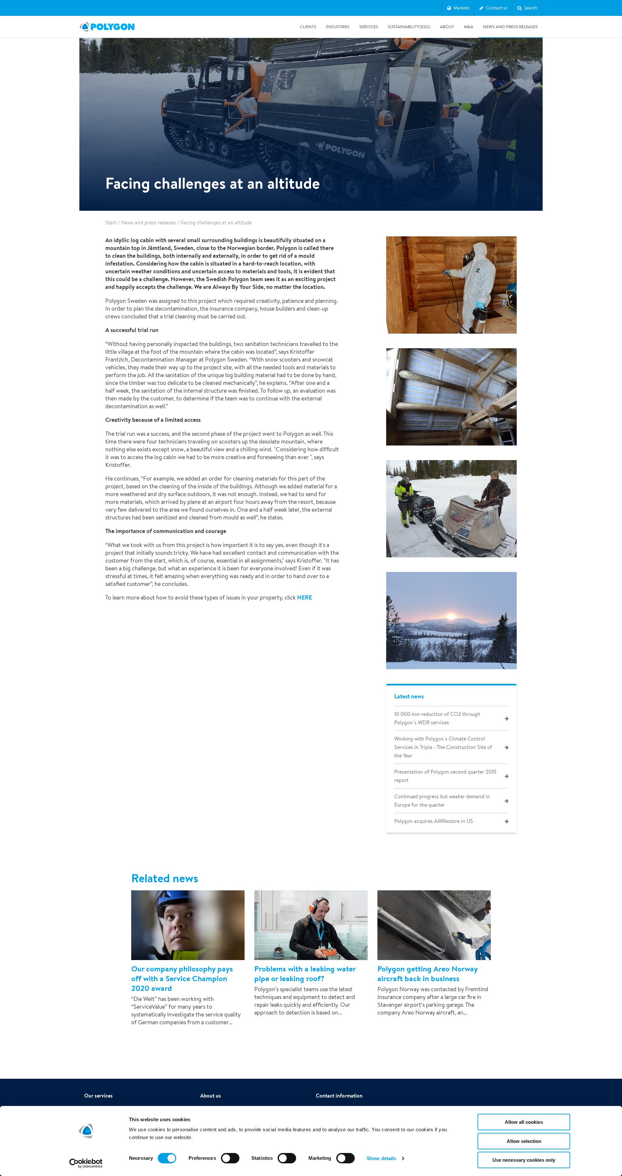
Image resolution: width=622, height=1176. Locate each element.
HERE (305, 597)
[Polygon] (106, 27)
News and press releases (510, 27)
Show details (381, 1158)
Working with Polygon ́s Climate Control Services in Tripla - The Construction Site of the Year (443, 747)
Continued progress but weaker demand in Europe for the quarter (442, 800)
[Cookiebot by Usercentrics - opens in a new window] (86, 1163)
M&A (468, 27)
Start (111, 222)
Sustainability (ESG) (409, 27)
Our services (98, 1095)
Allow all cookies (524, 1122)
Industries (338, 27)
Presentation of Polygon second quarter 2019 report (445, 776)
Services (368, 27)
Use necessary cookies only (523, 1160)
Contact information (339, 1095)
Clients (308, 27)
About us (210, 1095)
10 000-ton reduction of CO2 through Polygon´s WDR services (437, 718)
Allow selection (524, 1141)
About (447, 27)
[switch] (230, 1163)
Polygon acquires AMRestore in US (433, 821)
